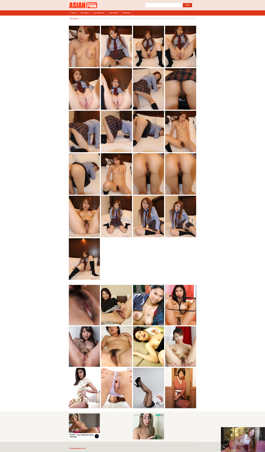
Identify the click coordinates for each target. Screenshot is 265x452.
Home (73, 13)
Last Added (113, 13)
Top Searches (98, 13)
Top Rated (84, 13)
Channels (126, 13)
